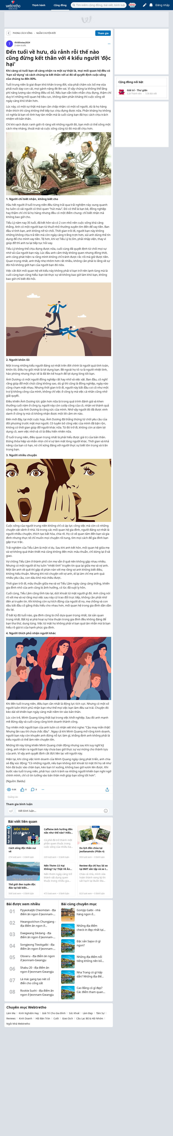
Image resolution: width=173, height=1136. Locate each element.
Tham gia (103, 33)
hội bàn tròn (43, 1018)
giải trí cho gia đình (54, 1013)
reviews (11, 1018)
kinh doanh (25, 1018)
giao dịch (67, 1018)
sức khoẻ (74, 1013)
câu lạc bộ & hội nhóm (89, 1018)
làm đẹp (88, 1013)
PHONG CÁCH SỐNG (22, 33)
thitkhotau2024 (22, 42)
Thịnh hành (38, 5)
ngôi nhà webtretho (18, 1023)
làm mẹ (10, 1013)
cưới (56, 1018)
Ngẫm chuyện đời (46, 33)
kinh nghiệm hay (29, 1013)
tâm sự (100, 1013)
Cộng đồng (60, 5)
